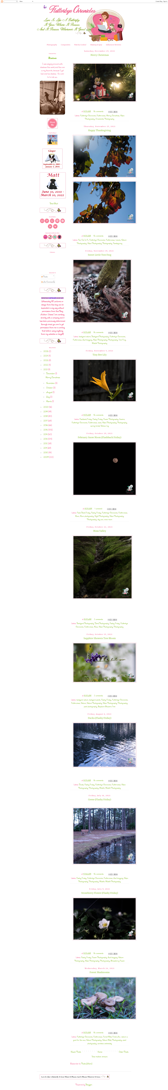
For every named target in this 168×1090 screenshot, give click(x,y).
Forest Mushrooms (100, 972)
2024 (46, 355)
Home (100, 1051)
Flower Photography (110, 419)
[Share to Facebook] (115, 112)
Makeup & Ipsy (96, 45)
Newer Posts (76, 1051)
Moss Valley (99, 531)
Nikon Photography (95, 243)
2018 (45, 416)
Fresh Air (116, 1036)
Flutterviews (101, 115)
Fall (79, 240)
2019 (45, 411)
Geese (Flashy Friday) (99, 799)
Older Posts (123, 1051)
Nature (83, 703)
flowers (122, 419)
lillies (99, 422)
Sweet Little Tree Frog (99, 255)
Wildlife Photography (99, 343)
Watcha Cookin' (80, 45)
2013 (45, 438)
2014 (45, 434)
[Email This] (109, 112)
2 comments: (99, 619)
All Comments (49, 281)
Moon (77, 516)
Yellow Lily (105, 425)
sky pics (100, 519)
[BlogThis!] (111, 112)
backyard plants (94, 699)
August (49, 392)
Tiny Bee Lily (100, 354)
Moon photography (87, 516)
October (49, 387)
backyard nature (85, 336)
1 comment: (99, 508)
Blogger (89, 1084)
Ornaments (100, 118)
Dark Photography (102, 623)
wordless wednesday (105, 1043)
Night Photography (102, 516)
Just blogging (87, 339)
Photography (52, 45)
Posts (45, 276)
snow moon (108, 519)
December (50, 373)
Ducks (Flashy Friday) (99, 718)
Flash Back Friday (83, 512)
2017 (45, 420)
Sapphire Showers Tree (106, 706)
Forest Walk (107, 1036)
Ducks (81, 784)
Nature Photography (94, 703)
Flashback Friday (86, 419)
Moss (96, 626)
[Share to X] (113, 112)
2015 (45, 429)
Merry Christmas (99, 55)
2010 (46, 452)
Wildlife (102, 788)
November (50, 382)
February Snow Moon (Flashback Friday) (99, 437)
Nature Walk (106, 1040)
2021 (45, 369)
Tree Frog (122, 339)
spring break (95, 425)
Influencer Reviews (113, 45)
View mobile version (99, 1056)
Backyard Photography (100, 336)
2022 (46, 364)
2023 (46, 360)
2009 (46, 457)
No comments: (99, 111)
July (48, 396)
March (49, 401)
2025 (46, 351)
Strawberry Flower (118, 960)
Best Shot (54, 203)
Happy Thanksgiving (99, 130)
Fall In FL (85, 240)
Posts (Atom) (86, 1063)
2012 (45, 443)
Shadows (52, 58)
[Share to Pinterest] (117, 112)
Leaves (118, 240)
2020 (46, 406)
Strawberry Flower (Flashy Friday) (99, 893)
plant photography (90, 706)
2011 (45, 447)
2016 (45, 425)
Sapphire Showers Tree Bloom (100, 638)
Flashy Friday (97, 419)
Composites (65, 45)
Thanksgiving (117, 243)
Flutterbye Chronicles (88, 115)
